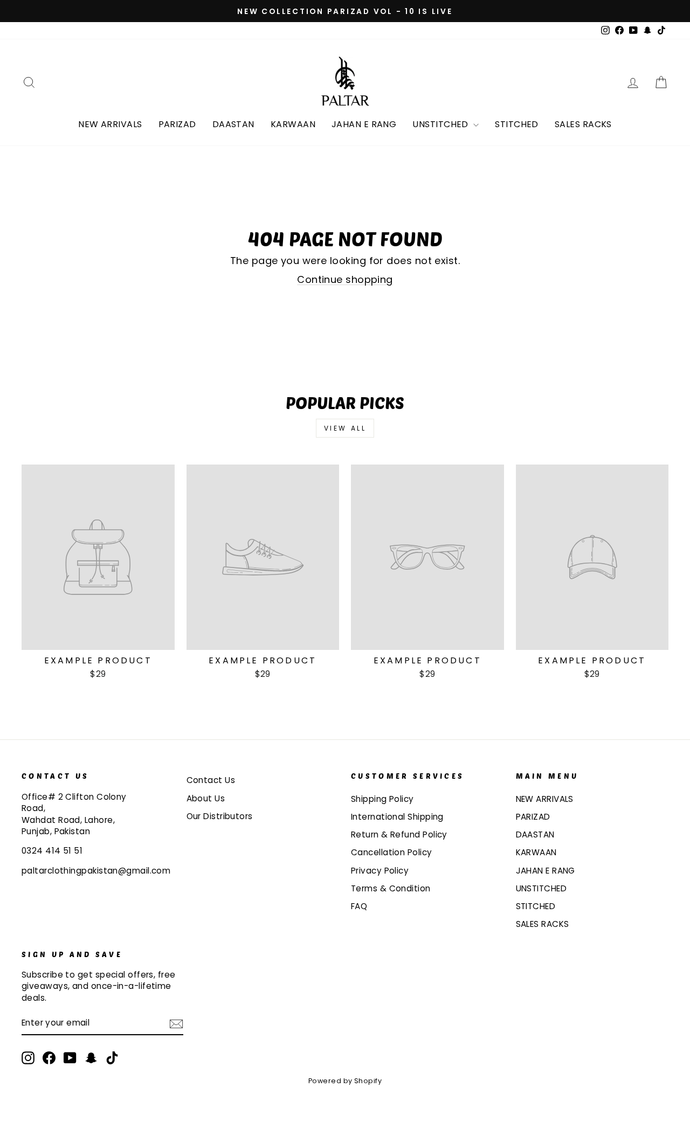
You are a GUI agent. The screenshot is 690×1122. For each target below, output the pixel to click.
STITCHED (517, 124)
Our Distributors (220, 816)
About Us (206, 798)
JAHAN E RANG (364, 124)
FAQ (359, 906)
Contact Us (211, 780)
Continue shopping (345, 279)
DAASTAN (233, 124)
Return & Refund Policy (399, 834)
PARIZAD (177, 124)
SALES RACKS (583, 124)
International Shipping (397, 816)
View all (345, 428)
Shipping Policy (382, 799)
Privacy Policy (380, 870)
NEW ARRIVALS (110, 124)
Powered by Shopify (345, 1080)
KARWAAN (293, 124)
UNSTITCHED (441, 124)
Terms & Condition (391, 888)
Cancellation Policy (391, 852)
